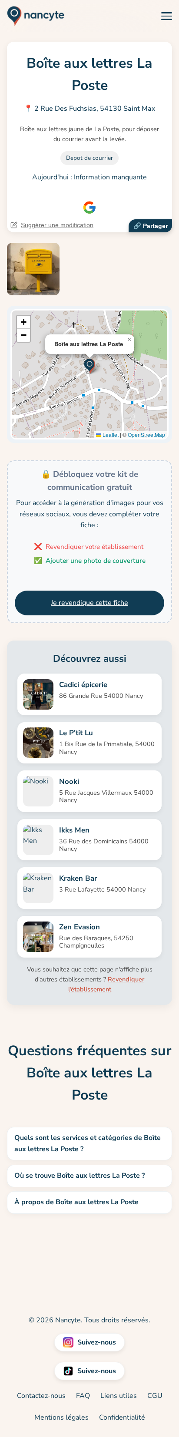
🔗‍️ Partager (150, 225)
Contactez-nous (41, 1396)
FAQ (83, 1396)
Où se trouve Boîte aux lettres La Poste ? (79, 1175)
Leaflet (110, 434)
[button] (89, 365)
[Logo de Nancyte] (32, 16)
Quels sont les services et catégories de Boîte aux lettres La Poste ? (87, 1143)
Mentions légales (61, 1417)
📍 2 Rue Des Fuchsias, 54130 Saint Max (89, 108)
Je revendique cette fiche (89, 603)
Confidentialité (122, 1417)
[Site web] (89, 207)
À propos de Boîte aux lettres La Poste (76, 1202)
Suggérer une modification (57, 224)
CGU (154, 1396)
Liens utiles (118, 1396)
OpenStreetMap (146, 434)
